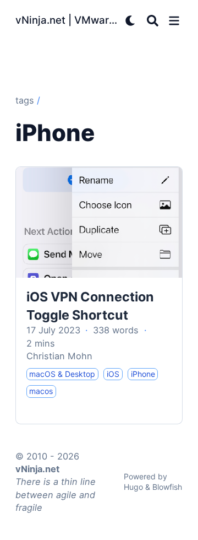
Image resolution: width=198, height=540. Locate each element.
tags (24, 100)
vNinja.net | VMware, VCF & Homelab (67, 20)
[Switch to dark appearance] (130, 20)
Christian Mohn (59, 355)
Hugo (133, 487)
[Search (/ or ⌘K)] (152, 20)
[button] (174, 20)
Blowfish (167, 487)
